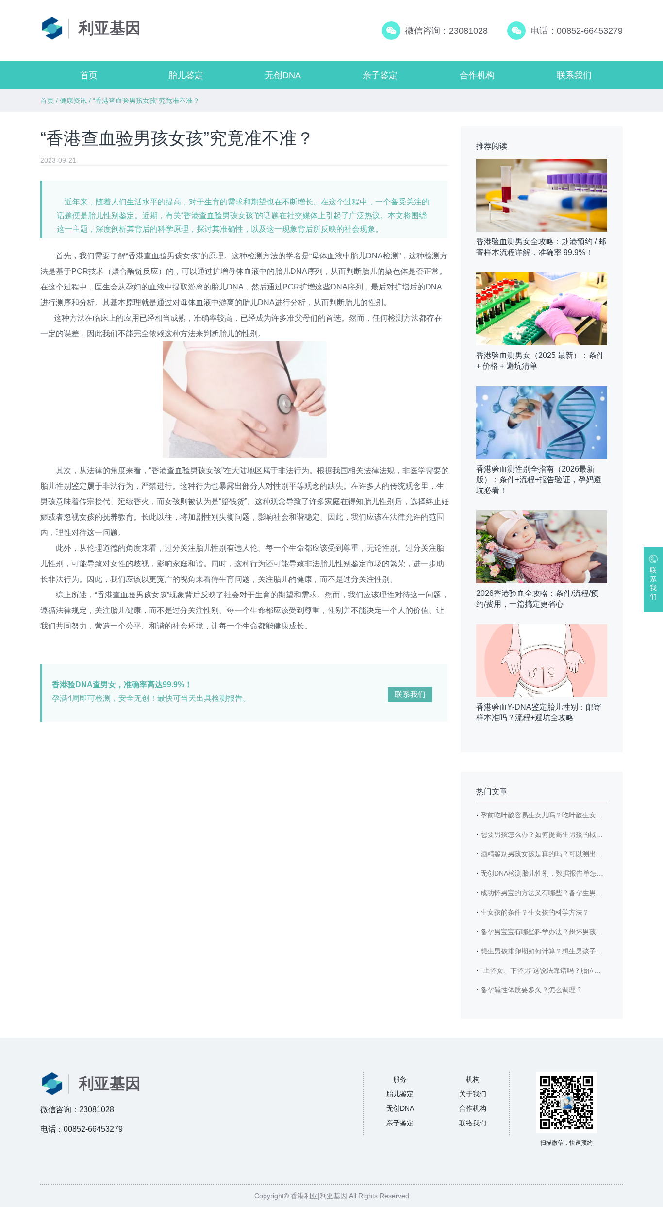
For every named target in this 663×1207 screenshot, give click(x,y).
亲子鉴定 (380, 75)
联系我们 (574, 75)
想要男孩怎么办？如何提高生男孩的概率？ (545, 834)
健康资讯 (73, 100)
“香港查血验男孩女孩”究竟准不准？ (146, 100)
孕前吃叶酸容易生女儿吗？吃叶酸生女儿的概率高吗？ (562, 815)
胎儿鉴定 (185, 75)
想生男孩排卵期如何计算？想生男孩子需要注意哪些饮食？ (569, 951)
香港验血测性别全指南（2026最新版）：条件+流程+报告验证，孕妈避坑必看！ (538, 479)
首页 (89, 75)
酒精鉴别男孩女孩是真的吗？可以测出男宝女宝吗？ (559, 854)
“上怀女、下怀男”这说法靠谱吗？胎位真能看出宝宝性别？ (568, 970)
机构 (473, 1079)
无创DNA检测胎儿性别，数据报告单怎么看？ (549, 873)
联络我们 (472, 1123)
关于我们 (472, 1094)
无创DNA (283, 75)
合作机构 (477, 75)
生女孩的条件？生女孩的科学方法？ (535, 912)
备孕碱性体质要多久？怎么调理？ (531, 990)
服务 (400, 1079)
